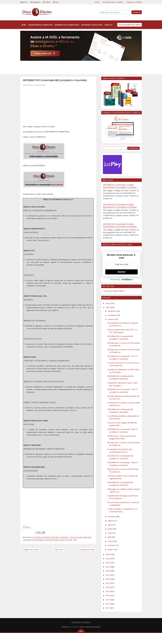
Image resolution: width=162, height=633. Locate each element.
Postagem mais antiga (87, 549)
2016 (108, 587)
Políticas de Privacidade (81, 622)
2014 (108, 595)
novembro (112, 315)
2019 (108, 575)
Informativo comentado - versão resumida (66, 537)
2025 (108, 307)
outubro (111, 319)
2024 (108, 554)
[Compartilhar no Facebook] (44, 532)
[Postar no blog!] (39, 532)
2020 (108, 571)
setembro (112, 516)
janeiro (111, 549)
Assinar (122, 272)
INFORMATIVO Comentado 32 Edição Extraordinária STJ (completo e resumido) (120, 205)
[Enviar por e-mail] (36, 532)
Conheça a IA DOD (134, 2)
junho (110, 529)
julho (110, 525)
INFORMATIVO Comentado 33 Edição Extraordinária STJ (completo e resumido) (120, 225)
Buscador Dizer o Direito (113, 2)
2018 (108, 579)
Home (23, 25)
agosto (111, 520)
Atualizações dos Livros (129, 25)
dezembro (112, 311)
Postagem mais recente (30, 549)
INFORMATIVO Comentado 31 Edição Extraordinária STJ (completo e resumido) (120, 186)
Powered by (115, 279)
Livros (97, 2)
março (111, 541)
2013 (108, 599)
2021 (108, 567)
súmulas (108, 25)
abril (110, 537)
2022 (108, 562)
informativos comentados (67, 25)
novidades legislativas (91, 25)
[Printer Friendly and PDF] (27, 528)
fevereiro (112, 545)
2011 (108, 608)
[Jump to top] (81, 631)
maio (110, 533)
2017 (108, 583)
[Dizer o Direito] (36, 15)
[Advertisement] (66, 67)
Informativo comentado (41, 537)
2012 (108, 604)
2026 (108, 303)
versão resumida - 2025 (68, 540)
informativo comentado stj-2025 (46, 540)
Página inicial (58, 549)
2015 (108, 591)
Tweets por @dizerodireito (114, 291)
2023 (108, 558)
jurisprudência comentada (40, 25)
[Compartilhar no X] (41, 532)
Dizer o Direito (72, 627)
